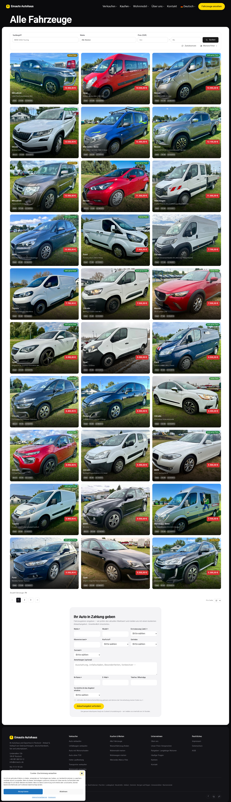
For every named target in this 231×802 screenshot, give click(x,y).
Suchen (212, 40)
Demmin (133, 785)
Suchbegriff (17, 35)
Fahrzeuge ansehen (212, 6)
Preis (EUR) (142, 35)
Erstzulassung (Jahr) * (139, 629)
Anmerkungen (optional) (83, 660)
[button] (82, 773)
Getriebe (134, 639)
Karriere (154, 760)
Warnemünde (167, 785)
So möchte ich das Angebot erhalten (84, 689)
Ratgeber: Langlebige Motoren (164, 751)
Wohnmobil (140, 6)
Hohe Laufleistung (76, 760)
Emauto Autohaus (20, 6)
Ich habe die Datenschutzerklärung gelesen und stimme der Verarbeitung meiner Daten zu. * (110, 700)
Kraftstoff (106, 639)
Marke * (77, 629)
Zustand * (77, 650)
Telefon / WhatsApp (138, 677)
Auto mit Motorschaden (78, 751)
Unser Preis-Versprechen (161, 746)
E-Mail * (105, 677)
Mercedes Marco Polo (119, 760)
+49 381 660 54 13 (17, 759)
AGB (194, 751)
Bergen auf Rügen (143, 785)
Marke (82, 35)
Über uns (157, 6)
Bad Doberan (93, 785)
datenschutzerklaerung (39, 797)
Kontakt (172, 6)
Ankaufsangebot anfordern (89, 706)
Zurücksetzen (190, 46)
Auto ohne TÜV (75, 755)
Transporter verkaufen (78, 764)
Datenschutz (197, 746)
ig (214, 796)
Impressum (52, 797)
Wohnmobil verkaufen (77, 769)
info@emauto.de (17, 762)
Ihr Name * (78, 677)
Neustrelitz (119, 785)
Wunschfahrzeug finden (119, 746)
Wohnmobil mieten (117, 751)
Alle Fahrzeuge (116, 741)
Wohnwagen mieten (118, 755)
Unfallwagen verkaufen (78, 746)
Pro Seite (209, 600)
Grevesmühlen (156, 785)
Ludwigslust (110, 785)
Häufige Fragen (157, 755)
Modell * (105, 629)
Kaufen (124, 6)
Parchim (102, 785)
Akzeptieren (23, 792)
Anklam (126, 785)
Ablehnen (63, 792)
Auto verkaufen (75, 741)
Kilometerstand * (80, 639)
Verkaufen (109, 6)
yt (219, 796)
